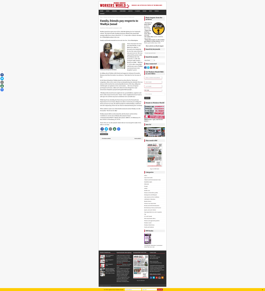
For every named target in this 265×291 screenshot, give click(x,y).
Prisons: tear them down (150, 203)
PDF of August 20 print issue (109, 256)
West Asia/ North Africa (149, 218)
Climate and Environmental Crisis (152, 179)
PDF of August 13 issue (109, 260)
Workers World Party (149, 225)
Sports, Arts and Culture (150, 210)
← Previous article (106, 138)
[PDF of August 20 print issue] (102, 257)
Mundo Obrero (147, 201)
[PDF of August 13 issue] (102, 262)
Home (101, 11)
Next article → (138, 138)
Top (145, 214)
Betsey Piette (105, 28)
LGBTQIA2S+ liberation (149, 199)
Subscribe (123, 11)
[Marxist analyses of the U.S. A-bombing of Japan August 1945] (102, 271)
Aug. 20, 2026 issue (154, 168)
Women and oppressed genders (151, 220)
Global (145, 188)
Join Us (130, 11)
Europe (146, 186)
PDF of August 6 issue (109, 265)
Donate (102, 13)
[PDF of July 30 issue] (102, 275)
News (107, 11)
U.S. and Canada (148, 216)
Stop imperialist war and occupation (153, 212)
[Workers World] (132, 5)
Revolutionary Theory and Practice (152, 207)
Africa (145, 175)
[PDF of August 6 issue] (102, 266)
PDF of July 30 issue (110, 273)
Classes (137, 11)
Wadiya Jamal (104, 134)
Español (114, 11)
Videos (157, 11)
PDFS (150, 11)
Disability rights (148, 182)
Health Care (147, 190)
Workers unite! (148, 222)
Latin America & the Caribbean (151, 197)
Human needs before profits (151, 192)
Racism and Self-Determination (151, 205)
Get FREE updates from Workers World (113, 289)
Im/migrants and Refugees (150, 194)
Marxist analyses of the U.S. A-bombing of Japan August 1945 (110, 270)
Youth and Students (149, 227)
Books (144, 11)
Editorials (146, 184)
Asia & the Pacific (148, 177)
